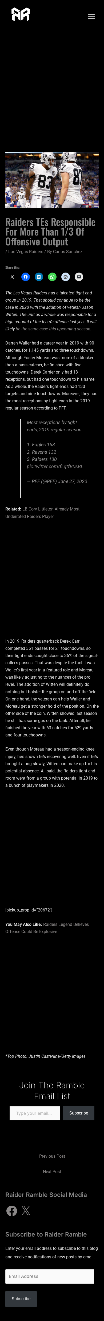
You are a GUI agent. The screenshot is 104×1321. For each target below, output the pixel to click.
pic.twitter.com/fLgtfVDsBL (55, 466)
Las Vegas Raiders (25, 251)
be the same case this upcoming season (53, 328)
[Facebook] (11, 1211)
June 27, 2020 (72, 481)
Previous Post (52, 1156)
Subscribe (78, 1113)
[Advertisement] (52, 87)
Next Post (52, 1171)
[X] (25, 1211)
